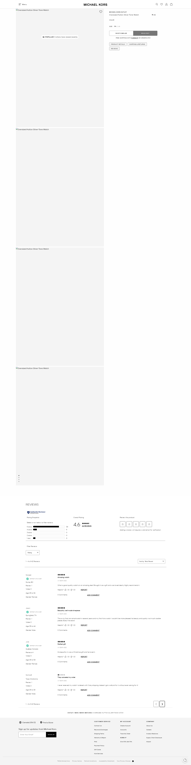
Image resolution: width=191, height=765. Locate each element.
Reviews (114, 48)
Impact (148, 741)
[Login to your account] (166, 4)
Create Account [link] (125, 726)
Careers (148, 729)
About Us (149, 726)
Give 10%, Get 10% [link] (126, 741)
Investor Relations (152, 733)
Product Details (118, 44)
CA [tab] (115, 26)
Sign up (51, 734)
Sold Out (145, 33)
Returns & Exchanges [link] (101, 729)
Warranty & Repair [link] (100, 737)
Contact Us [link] (98, 726)
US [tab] (119, 26)
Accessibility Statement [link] (106, 761)
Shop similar (121, 33)
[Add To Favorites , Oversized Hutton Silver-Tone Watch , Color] (100, 11)
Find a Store (47, 722)
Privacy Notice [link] (77, 761)
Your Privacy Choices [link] (124, 761)
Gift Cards (97, 749)
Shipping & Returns (137, 44)
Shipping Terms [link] (99, 733)
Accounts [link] (123, 729)
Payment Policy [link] (99, 745)
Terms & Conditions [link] (90, 761)
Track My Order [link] (125, 733)
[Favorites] (161, 4)
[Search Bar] (157, 4)
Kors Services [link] (98, 753)
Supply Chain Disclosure (154, 737)
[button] (185, 760)
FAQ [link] (95, 741)
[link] (123, 737)
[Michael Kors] (95, 4)
